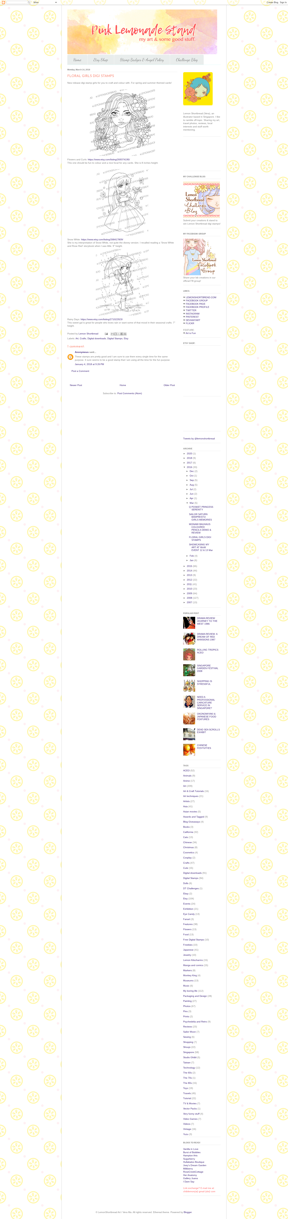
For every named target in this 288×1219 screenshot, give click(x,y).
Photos (186, 1006)
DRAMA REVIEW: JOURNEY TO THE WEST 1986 (207, 621)
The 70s (187, 1077)
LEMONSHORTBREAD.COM (201, 297)
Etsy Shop (101, 59)
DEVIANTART (193, 320)
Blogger (188, 1212)
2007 (190, 602)
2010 (190, 588)
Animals (187, 775)
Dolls (185, 883)
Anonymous (82, 352)
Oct (192, 475)
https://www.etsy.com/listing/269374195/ (109, 159)
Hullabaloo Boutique (193, 1162)
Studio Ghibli (189, 1057)
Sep (192, 480)
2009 (190, 593)
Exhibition (188, 909)
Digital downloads (97, 338)
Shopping (188, 1042)
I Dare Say (188, 1181)
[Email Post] (106, 333)
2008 (190, 598)
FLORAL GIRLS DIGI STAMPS (200, 538)
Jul (191, 489)
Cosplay (187, 857)
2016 (190, 467)
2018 (190, 458)
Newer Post (76, 385)
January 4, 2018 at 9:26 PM (89, 364)
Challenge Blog (187, 59)
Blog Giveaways (191, 821)
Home (77, 59)
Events (186, 903)
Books (186, 827)
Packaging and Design (195, 996)
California (188, 832)
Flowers (187, 929)
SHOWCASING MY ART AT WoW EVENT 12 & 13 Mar (201, 547)
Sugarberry (189, 1158)
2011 (189, 584)
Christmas (188, 847)
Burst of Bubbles (191, 1152)
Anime (186, 780)
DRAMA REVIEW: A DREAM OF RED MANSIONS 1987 (207, 637)
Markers (187, 970)
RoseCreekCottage (193, 1171)
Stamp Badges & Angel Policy (142, 59)
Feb (192, 555)
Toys (185, 1088)
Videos (186, 1124)
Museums (188, 980)
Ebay (185, 893)
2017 (190, 462)
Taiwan (186, 1062)
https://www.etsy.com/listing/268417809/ (102, 239)
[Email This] (112, 334)
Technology (189, 1067)
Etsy (126, 338)
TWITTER (191, 310)
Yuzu (185, 1134)
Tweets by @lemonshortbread (199, 438)
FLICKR (190, 323)
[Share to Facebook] (122, 334)
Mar (192, 503)
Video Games (190, 1119)
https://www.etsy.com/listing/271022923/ (102, 319)
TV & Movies (189, 1103)
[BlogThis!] (115, 334)
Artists (186, 801)
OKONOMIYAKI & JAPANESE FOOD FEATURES (206, 716)
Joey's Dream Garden (194, 1165)
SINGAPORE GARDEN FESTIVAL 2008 (207, 668)
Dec (192, 471)
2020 (190, 453)
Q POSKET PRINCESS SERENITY (201, 508)
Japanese (188, 949)
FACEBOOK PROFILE (197, 307)
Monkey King (190, 975)
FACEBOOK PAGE (195, 304)
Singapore (188, 1052)
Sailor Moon (189, 1031)
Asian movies (190, 811)
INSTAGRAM (193, 313)
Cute (185, 868)
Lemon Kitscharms (193, 960)
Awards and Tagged (193, 816)
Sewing (187, 1037)
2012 (190, 579)
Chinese (187, 842)
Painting (187, 1001)
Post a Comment (80, 371)
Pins (185, 1011)
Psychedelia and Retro (195, 1021)
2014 (190, 570)
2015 (190, 566)
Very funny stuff (191, 1113)
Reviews (187, 1026)
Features (188, 924)
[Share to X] (118, 334)
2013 (190, 575)
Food (186, 934)
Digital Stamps (114, 338)
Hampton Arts (190, 1155)
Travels (187, 1093)
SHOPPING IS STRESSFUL (204, 682)
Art (77, 338)
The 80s (187, 1083)
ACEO (186, 770)
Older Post (169, 385)
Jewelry (187, 955)
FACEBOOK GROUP (197, 300)
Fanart (186, 919)
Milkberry (188, 1168)
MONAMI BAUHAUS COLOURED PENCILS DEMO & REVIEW (200, 528)
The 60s (187, 1072)
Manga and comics (193, 965)
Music (186, 985)
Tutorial (187, 1098)
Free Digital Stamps (193, 939)
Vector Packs (190, 1108)
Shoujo (186, 1047)
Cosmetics (188, 852)
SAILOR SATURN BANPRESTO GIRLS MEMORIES (200, 517)
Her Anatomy (190, 1175)
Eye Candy (189, 914)
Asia (185, 806)
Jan (192, 560)
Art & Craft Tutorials (193, 791)
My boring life (190, 991)
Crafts (83, 338)
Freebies (187, 944)
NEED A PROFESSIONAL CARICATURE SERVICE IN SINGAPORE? (206, 702)
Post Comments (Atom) (129, 393)
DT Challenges (191, 888)
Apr (192, 498)
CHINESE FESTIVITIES (204, 746)
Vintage (187, 1129)
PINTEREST (192, 316)
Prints (186, 1016)
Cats (185, 837)
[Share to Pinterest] (125, 334)
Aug (192, 484)
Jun (192, 493)
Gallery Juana (190, 1178)
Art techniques (190, 796)
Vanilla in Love (190, 1149)
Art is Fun (191, 333)
